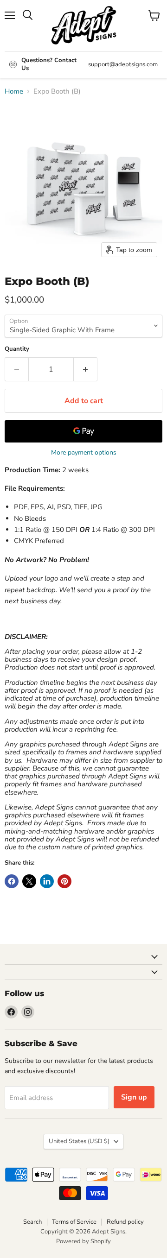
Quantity (17, 349)
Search (32, 1222)
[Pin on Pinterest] (64, 881)
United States (79, 1141)
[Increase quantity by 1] (85, 369)
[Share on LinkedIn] (47, 881)
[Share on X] (29, 881)
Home (14, 91)
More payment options (83, 452)
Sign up (134, 1097)
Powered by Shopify (83, 1241)
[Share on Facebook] (12, 881)
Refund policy (125, 1222)
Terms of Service (74, 1222)
